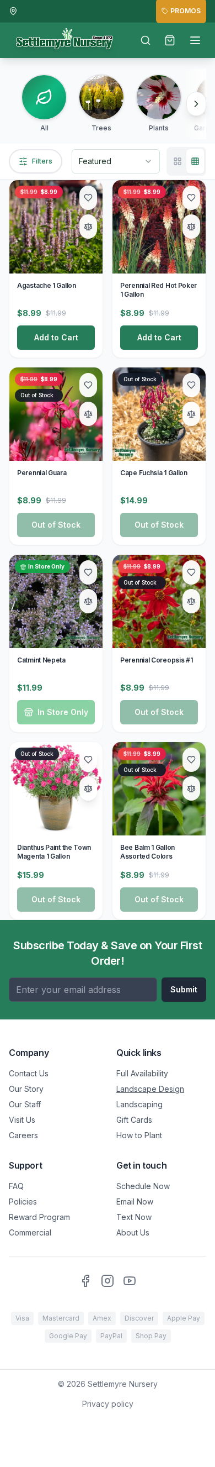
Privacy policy (107, 1403)
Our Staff (25, 1104)
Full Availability (142, 1073)
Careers (23, 1135)
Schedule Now (143, 1186)
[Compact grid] (195, 161)
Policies (23, 1201)
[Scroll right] (196, 104)
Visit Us (22, 1119)
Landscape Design (150, 1088)
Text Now (134, 1217)
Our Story (26, 1088)
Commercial (30, 1232)
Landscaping (139, 1104)
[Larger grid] (177, 161)
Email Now (134, 1201)
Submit (183, 989)
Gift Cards (134, 1119)
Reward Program (39, 1217)
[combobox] (116, 161)
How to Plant (139, 1135)
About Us (132, 1232)
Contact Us (29, 1073)
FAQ (16, 1186)
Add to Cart (56, 337)
